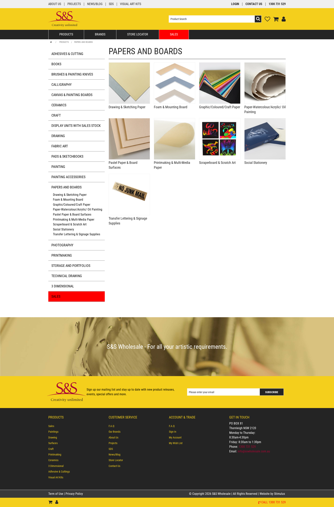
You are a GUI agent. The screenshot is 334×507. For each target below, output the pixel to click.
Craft (56, 115)
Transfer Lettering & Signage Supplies (76, 234)
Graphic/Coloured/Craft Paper (71, 204)
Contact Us (253, 4)
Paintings (53, 431)
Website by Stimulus (273, 494)
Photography (62, 245)
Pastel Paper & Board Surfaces (72, 214)
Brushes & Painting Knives (72, 74)
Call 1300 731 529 (273, 502)
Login (235, 4)
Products (66, 34)
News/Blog (94, 4)
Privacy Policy (74, 494)
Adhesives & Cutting (67, 54)
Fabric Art (59, 146)
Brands (100, 34)
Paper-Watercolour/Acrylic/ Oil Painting (77, 209)
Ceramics (58, 105)
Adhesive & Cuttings (59, 471)
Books (56, 64)
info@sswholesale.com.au (254, 451)
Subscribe (271, 392)
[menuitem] (76, 426)
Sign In (172, 431)
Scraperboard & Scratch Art (70, 224)
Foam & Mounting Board (68, 199)
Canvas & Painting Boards (71, 95)
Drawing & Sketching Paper (70, 195)
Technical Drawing (66, 276)
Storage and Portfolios (70, 266)
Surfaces (53, 443)
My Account (175, 437)
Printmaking (61, 255)
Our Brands (114, 431)
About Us (54, 4)
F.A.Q (111, 426)
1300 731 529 (277, 4)
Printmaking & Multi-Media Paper (73, 219)
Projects (74, 4)
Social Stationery (63, 229)
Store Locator (137, 34)
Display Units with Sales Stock (76, 126)
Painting (58, 167)
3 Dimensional (62, 286)
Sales (174, 34)
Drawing (58, 136)
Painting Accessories (68, 177)
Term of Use (56, 494)
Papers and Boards (83, 42)
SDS (111, 4)
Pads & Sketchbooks (67, 156)
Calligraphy (61, 84)
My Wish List (175, 443)
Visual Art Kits (130, 4)
